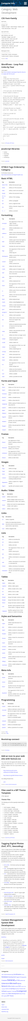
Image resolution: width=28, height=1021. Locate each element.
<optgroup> (4, 404)
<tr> (3, 591)
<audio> (4, 496)
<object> (4, 724)
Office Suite (11, 986)
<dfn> (3, 277)
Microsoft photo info (8, 892)
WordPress (3, 937)
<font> (3, 285)
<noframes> (4, 453)
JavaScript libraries (10, 148)
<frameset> (4, 447)
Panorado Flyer (7, 905)
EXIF (5, 868)
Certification (17, 974)
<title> (3, 190)
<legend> (4, 417)
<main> (3, 643)
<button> (4, 397)
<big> (3, 250)
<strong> (4, 351)
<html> (3, 187)
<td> (3, 594)
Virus (7, 993)
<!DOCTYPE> (5, 185)
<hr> (3, 207)
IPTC (5, 873)
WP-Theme (12, 143)
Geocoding (6, 882)
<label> (3, 410)
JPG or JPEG (6, 865)
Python (7, 988)
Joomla (2, 955)
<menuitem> (5, 570)
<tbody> (4, 600)
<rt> (3, 326)
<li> (2, 545)
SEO (14, 914)
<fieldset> (4, 413)
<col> (3, 606)
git (15, 980)
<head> (3, 677)
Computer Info (8, 3)
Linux (3, 983)
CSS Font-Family (9, 18)
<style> (3, 623)
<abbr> (3, 229)
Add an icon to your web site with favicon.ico (13, 757)
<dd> (3, 562)
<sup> (3, 357)
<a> (3, 519)
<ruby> (3, 331)
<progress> (4, 312)
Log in (2, 1004)
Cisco (23, 974)
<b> (3, 237)
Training (14, 991)
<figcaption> (5, 482)
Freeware (4, 980)
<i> (2, 291)
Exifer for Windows (8, 896)
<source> (4, 500)
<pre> (3, 309)
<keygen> (4, 426)
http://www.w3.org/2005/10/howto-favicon (12, 775)
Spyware (9, 991)
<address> (4, 233)
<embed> (4, 721)
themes (24, 945)
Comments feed (5, 1009)
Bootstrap (7, 750)
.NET (2, 974)
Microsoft (13, 983)
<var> (3, 373)
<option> (4, 407)
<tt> (3, 364)
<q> (3, 315)
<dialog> (4, 661)
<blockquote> (5, 256)
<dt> (3, 557)
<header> (4, 633)
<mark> (3, 302)
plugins (7, 947)
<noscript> (4, 710)
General (7, 784)
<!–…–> (3, 211)
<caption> (4, 586)
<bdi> (3, 241)
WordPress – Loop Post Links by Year (12, 65)
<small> (3, 342)
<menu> (4, 566)
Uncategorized (21, 991)
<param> (4, 727)
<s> (3, 335)
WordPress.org (4, 1011)
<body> (3, 193)
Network (4, 986)
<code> (3, 269)
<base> (3, 686)
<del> (3, 272)
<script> (4, 706)
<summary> (4, 665)
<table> (3, 583)
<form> (3, 387)
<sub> (3, 354)
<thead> (4, 597)
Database (4, 977)
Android (6, 974)
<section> (4, 646)
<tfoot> (3, 602)
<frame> (4, 442)
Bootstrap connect (10, 739)
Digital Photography (9, 914)
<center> (4, 261)
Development (12, 977)
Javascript (7, 161)
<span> (3, 630)
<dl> (3, 554)
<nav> (3, 528)
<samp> (4, 338)
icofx (4, 782)
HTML (6, 58)
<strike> (4, 347)
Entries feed (4, 1007)
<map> (3, 471)
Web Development (13, 784)
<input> (3, 390)
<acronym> (4, 223)
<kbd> (3, 299)
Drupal (2, 958)
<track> (3, 505)
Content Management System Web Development (12, 923)
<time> (3, 360)
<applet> (4, 715)
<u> (3, 370)
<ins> (3, 295)
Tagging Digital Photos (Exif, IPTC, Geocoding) (12, 844)
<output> (4, 429)
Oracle (16, 986)
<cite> (3, 266)
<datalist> (4, 421)
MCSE (8, 983)
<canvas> (4, 477)
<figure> (4, 486)
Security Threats (19, 988)
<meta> (3, 682)
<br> (3, 203)
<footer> (4, 638)
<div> (3, 627)
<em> (3, 281)
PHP (19, 986)
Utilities (3, 993)
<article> (4, 649)
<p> (3, 200)
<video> (4, 508)
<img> (3, 468)
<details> (4, 657)
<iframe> (4, 457)
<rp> (3, 319)
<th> (3, 588)
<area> (3, 474)
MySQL (19, 983)
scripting (12, 988)
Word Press (7, 837)
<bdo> (3, 246)
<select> (4, 400)
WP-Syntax (7, 143)
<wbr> (3, 376)
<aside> (3, 653)
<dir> (3, 549)
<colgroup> (4, 611)
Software (4, 991)
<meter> (4, 305)
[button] (26, 2)
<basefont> (4, 693)
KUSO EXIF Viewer (8, 901)
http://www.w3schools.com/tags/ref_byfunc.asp (12, 174)
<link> (3, 524)
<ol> (3, 542)
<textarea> (4, 393)
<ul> (3, 539)
